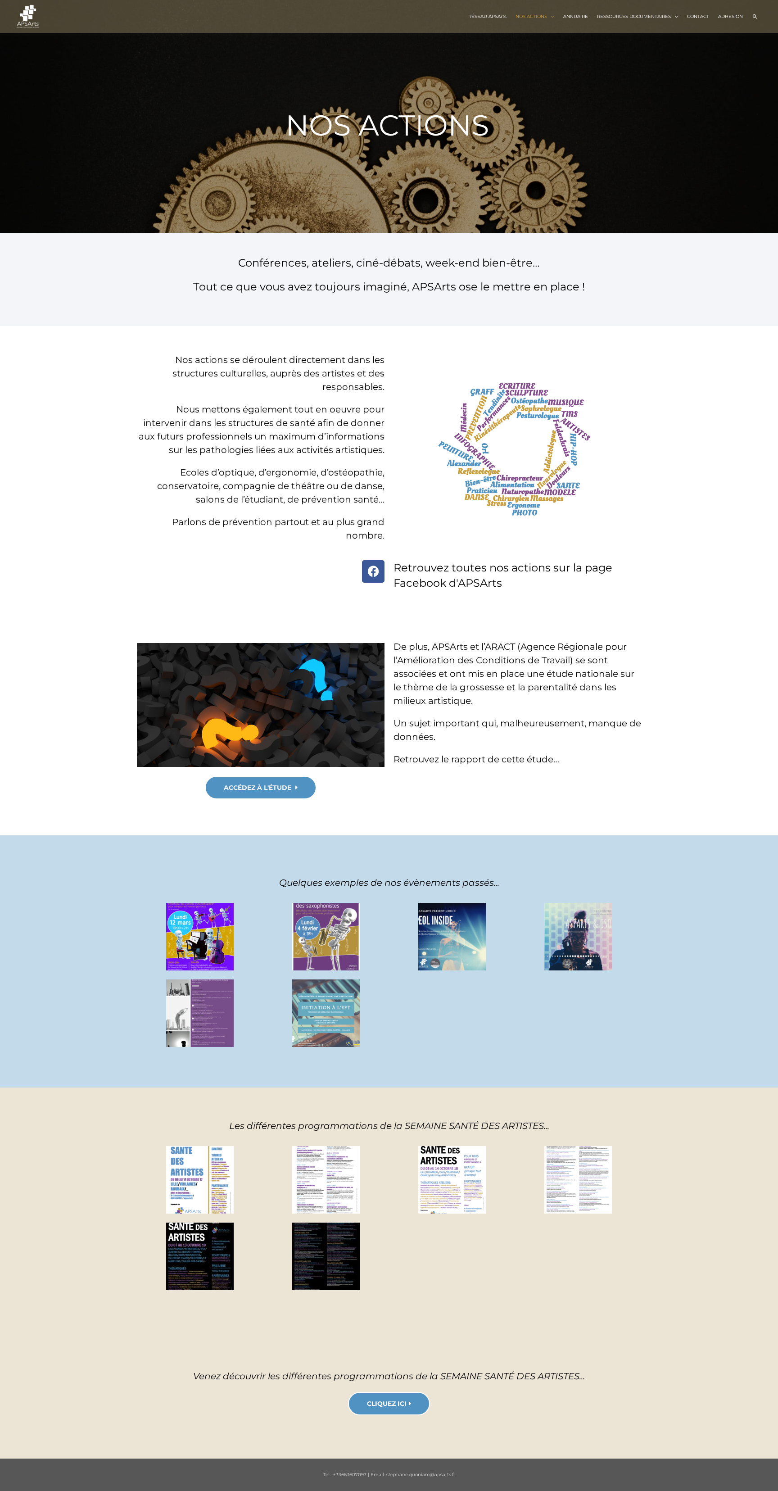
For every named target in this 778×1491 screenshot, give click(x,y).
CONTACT (698, 16)
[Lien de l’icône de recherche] (755, 16)
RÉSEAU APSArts (487, 16)
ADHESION (730, 16)
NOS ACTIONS (531, 16)
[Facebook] (373, 571)
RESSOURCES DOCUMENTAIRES (634, 16)
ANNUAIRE (575, 16)
